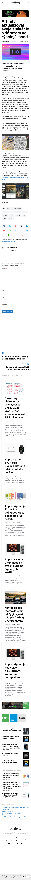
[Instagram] (14, 843)
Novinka (18, 215)
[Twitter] (12, 843)
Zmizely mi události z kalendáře (11, 813)
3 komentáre (16, 681)
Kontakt (27, 840)
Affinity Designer (17, 208)
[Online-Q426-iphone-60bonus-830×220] (15, 13)
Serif (24, 215)
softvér (4, 218)
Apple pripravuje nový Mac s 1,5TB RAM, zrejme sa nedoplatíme (15, 671)
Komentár (4, 268)
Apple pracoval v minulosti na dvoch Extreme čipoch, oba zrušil (14, 566)
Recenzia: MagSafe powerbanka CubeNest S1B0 (11, 730)
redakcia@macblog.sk (8, 241)
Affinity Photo (6, 212)
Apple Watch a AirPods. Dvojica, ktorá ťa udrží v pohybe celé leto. (15, 466)
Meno (3, 290)
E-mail (3, 297)
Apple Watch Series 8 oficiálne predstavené (9, 762)
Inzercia (15, 838)
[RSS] (21, 843)
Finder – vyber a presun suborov (11, 815)
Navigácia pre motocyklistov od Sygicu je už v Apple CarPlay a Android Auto (14, 614)
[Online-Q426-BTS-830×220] (15, 705)
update (11, 218)
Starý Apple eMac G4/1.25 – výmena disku (14, 817)
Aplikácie (5, 215)
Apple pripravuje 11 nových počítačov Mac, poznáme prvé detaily (15, 513)
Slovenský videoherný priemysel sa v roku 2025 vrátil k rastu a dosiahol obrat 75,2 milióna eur (15, 408)
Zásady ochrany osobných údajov (13, 840)
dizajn (11, 215)
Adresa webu (4, 304)
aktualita (25, 212)
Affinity (8, 208)
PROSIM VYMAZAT (7, 811)
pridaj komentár (24, 41)
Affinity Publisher (16, 212)
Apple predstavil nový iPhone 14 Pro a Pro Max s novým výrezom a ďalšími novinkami (11, 747)
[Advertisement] (15, 332)
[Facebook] (9, 843)
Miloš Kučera (6, 41)
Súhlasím (25, 877)
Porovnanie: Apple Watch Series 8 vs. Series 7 (10, 737)
